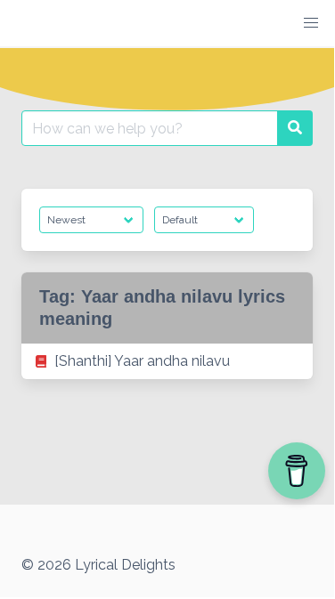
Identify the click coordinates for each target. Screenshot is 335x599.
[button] (311, 23)
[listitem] (167, 361)
